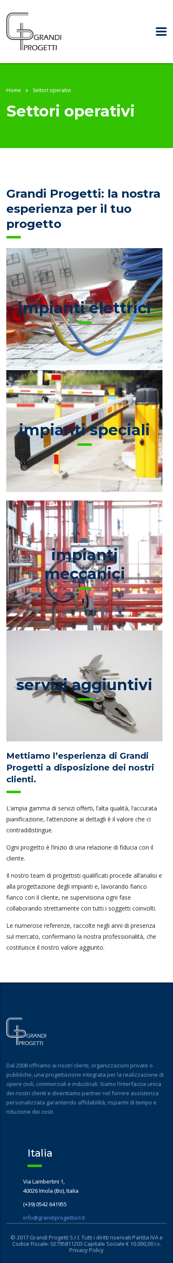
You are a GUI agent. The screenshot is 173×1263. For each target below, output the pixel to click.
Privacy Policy (86, 1250)
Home (13, 90)
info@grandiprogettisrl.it (54, 1217)
